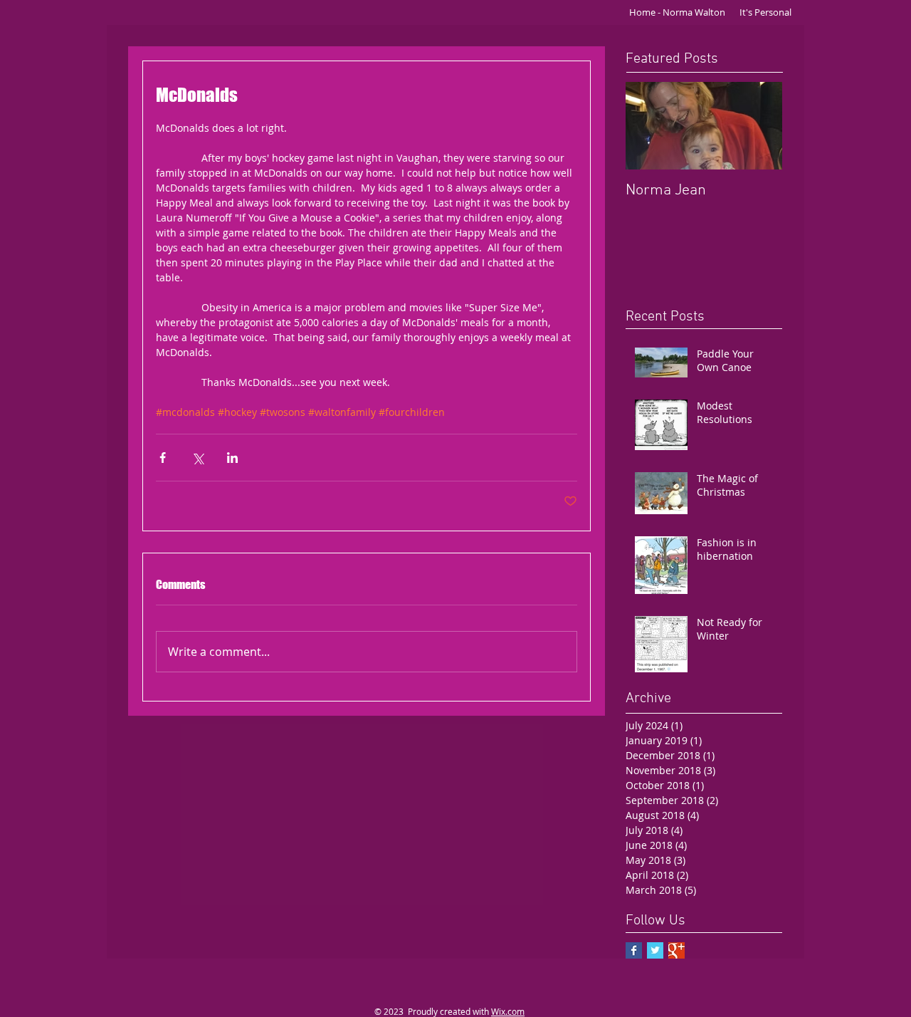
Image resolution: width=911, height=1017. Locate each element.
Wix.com (508, 1011)
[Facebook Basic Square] (634, 950)
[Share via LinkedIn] (232, 457)
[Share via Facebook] (162, 457)
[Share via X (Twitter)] (197, 457)
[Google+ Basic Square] (676, 950)
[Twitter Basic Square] (655, 950)
